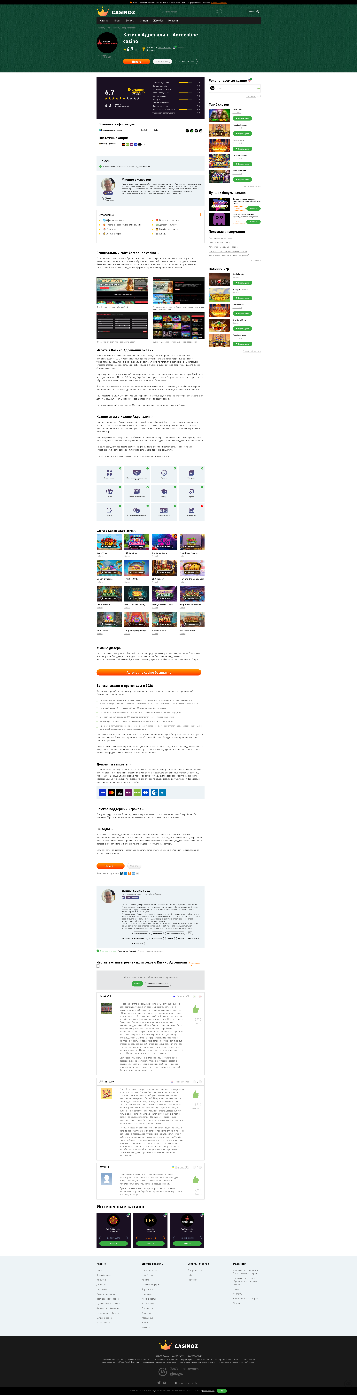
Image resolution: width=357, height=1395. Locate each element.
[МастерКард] (123, 144)
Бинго (109, 515)
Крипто (145, 1279)
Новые (100, 1270)
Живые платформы (151, 1284)
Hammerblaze (238, 140)
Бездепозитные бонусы (108, 1313)
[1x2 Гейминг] (200, 130)
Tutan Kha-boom (240, 155)
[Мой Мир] (125, 873)
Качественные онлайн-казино (223, 246)
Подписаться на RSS (187, 1383)
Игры (117, 20)
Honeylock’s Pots (240, 289)
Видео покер (109, 478)
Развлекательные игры (136, 515)
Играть (136, 61)
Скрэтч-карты (164, 515)
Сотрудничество (195, 1270)
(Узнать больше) (208, 1391)
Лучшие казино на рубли (108, 1303)
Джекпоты (101, 1284)
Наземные (147, 1294)
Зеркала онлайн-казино (108, 1308)
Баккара (164, 497)
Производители (149, 1270)
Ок (222, 1391)
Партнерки (193, 1279)
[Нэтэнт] (187, 130)
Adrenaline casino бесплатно (149, 672)
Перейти (110, 866)
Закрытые (101, 1279)
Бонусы (130, 20)
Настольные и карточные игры (137, 478)
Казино (104, 20)
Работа (191, 1274)
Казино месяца (149, 1298)
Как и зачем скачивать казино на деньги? (229, 255)
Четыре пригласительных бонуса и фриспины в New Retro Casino (246, 201)
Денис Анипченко (109, 198)
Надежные (102, 1289)
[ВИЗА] (135, 144)
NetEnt (100, 556)
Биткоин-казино (104, 1317)
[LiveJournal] (121, 873)
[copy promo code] (155, 1238)
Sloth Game (237, 110)
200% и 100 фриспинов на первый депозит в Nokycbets (245, 215)
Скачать (134, 865)
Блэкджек (191, 478)
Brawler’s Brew (239, 320)
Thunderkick (237, 128)
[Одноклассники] (129, 873)
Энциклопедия (103, 1322)
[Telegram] (133, 873)
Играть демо (110, 546)
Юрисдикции (148, 1303)
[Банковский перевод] (140, 144)
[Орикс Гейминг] (196, 130)
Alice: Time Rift (239, 171)
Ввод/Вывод (148, 1274)
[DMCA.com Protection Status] (176, 1375)
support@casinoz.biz (219, 2)
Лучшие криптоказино (219, 242)
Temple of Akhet (240, 125)
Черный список (104, 1274)
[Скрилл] (131, 144)
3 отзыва (151, 50)
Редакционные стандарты (245, 1298)
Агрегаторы (147, 1289)
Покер (109, 497)
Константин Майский (127, 951)
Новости (173, 20)
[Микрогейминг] (191, 130)
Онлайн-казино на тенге (220, 238)
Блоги (145, 1322)
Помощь (237, 1289)
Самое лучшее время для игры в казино (228, 251)
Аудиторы (146, 1313)
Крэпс (191, 497)
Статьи (144, 20)
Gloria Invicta (238, 274)
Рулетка (164, 478)
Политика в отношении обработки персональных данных (245, 1281)
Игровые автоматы (137, 497)
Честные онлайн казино (108, 1298)
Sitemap (237, 1303)
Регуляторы (147, 1308)
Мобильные (147, 1317)
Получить (253, 208)
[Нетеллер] (127, 144)
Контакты (237, 1293)
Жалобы (158, 20)
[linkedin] (123, 897)
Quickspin (236, 277)
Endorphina (237, 113)
